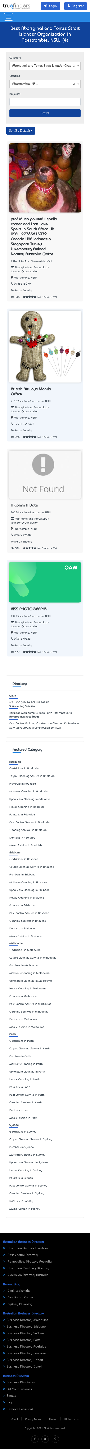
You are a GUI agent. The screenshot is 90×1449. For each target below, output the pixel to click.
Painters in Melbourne (23, 996)
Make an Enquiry (21, 290)
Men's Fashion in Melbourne (26, 1027)
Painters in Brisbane (22, 905)
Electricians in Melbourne (25, 950)
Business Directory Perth (24, 1340)
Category (15, 57)
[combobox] (45, 66)
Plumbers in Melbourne (23, 965)
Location (14, 76)
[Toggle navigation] (8, 17)
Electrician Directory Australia (28, 1275)
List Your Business (19, 1389)
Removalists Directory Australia (29, 1261)
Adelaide (15, 762)
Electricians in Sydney (22, 1131)
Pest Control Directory (22, 1255)
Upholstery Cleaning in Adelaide (29, 799)
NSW (12, 702)
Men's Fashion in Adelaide (25, 845)
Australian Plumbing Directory (28, 1268)
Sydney (14, 1125)
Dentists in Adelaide (22, 837)
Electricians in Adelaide (24, 768)
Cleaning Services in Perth (25, 1102)
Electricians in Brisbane (23, 859)
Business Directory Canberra (26, 1353)
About (15, 1419)
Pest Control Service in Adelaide (29, 822)
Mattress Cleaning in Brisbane (28, 882)
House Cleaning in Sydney (25, 1170)
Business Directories (21, 1382)
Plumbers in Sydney (21, 1147)
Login (10, 1402)
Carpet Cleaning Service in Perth (29, 1048)
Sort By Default (19, 130)
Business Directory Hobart (25, 1360)
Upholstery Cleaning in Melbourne (30, 981)
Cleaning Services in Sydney (26, 1193)
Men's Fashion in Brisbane (25, 936)
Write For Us (71, 1419)
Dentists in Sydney (21, 1201)
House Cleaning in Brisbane (26, 897)
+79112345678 (24, 424)
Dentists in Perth (19, 1110)
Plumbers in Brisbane (22, 874)
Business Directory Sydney (25, 1333)
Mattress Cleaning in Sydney (27, 1155)
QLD (23, 702)
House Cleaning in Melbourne (27, 988)
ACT (33, 702)
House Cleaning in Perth (24, 1079)
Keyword (15, 94)
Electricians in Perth (21, 1041)
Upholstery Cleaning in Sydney (28, 1162)
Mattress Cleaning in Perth (26, 1064)
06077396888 (23, 535)
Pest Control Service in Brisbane (29, 913)
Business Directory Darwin (25, 1366)
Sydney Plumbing (19, 1304)
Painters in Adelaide (22, 814)
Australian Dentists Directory (27, 1248)
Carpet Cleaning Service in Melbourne (33, 957)
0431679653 (22, 639)
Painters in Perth (19, 1087)
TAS (43, 702)
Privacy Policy (33, 1419)
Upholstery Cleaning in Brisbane (29, 890)
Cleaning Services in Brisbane (27, 921)
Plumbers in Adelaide (22, 784)
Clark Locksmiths (18, 1290)
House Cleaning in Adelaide (27, 807)
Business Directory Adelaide (26, 1346)
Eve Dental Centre (20, 1297)
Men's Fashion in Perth (23, 1118)
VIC (18, 702)
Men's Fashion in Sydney (24, 1209)
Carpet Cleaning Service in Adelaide (32, 776)
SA (28, 702)
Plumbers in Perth (20, 1056)
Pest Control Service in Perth (27, 1095)
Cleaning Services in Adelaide (28, 830)
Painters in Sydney (21, 1178)
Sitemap (52, 1419)
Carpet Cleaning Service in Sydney (30, 1139)
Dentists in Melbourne (23, 1019)
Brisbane (15, 852)
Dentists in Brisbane (22, 928)
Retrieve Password (20, 1409)
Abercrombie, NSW (25, 277)
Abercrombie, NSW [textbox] (25, 84)
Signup (11, 1395)
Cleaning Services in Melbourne (29, 1011)
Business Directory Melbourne (28, 1320)
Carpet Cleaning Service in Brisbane (31, 867)
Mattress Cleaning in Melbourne (29, 973)
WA (38, 702)
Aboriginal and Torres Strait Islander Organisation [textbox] (45, 65)
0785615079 (22, 284)
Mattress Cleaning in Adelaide (28, 791)
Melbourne (16, 943)
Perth (12, 1034)
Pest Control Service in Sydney (28, 1185)
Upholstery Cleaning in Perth (27, 1071)
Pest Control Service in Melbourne (30, 1004)
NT (47, 702)
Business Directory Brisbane (26, 1326)
